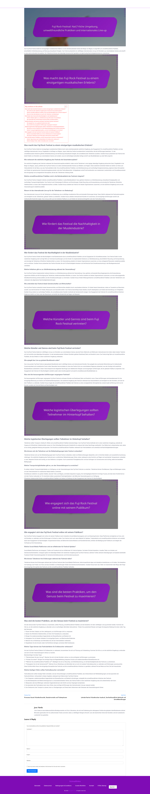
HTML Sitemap (102, 785)
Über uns (41, 4)
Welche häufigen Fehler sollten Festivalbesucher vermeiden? (40, 140)
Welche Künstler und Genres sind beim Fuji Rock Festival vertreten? (42, 121)
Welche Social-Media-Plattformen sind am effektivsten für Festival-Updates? (44, 133)
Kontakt (91, 785)
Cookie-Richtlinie (80, 785)
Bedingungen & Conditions (63, 785)
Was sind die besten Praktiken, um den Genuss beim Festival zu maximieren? (44, 137)
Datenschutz (48, 785)
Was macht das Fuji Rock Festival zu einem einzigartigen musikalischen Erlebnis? (45, 109)
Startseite (33, 4)
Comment (29, 729)
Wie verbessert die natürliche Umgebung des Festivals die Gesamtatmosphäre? (44, 110)
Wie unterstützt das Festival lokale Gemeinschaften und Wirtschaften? (42, 119)
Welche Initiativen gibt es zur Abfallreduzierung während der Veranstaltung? (44, 117)
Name (28, 748)
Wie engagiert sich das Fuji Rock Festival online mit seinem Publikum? (42, 132)
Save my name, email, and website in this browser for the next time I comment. (46, 766)
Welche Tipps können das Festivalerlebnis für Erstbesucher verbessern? (43, 139)
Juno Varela (38, 707)
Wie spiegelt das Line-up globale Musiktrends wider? (38, 123)
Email (28, 754)
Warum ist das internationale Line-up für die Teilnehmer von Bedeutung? (43, 114)
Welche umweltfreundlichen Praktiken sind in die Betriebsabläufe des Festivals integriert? (47, 112)
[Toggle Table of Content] (65, 106)
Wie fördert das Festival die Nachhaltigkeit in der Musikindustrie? (41, 116)
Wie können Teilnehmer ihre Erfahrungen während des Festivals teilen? (42, 135)
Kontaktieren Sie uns (104, 4)
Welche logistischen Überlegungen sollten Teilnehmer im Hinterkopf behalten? (44, 126)
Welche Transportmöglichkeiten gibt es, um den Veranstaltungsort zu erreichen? (45, 130)
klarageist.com (75, 4)
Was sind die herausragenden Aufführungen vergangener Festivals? (42, 124)
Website (28, 760)
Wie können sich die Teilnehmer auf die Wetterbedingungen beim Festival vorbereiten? (46, 128)
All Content (116, 4)
